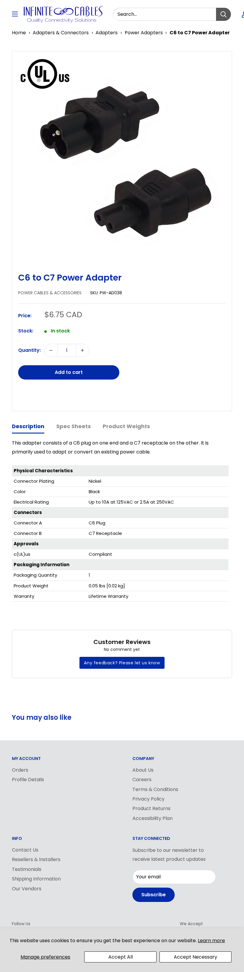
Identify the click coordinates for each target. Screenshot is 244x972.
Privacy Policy (148, 798)
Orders (20, 770)
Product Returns (151, 808)
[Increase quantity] (82, 350)
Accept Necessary (195, 957)
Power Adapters (144, 32)
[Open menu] (15, 14)
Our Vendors (26, 888)
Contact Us (25, 849)
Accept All (120, 957)
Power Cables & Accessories (50, 293)
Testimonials (26, 869)
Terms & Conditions (155, 789)
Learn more (211, 940)
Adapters (107, 32)
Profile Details (28, 779)
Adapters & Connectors (61, 32)
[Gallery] (122, 161)
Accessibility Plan (152, 818)
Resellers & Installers (36, 859)
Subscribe (153, 894)
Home (19, 32)
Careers (141, 779)
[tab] (28, 427)
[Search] (223, 14)
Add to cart (69, 372)
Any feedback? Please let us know (122, 663)
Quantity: (29, 350)
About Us (143, 770)
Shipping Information (36, 878)
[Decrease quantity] (51, 350)
